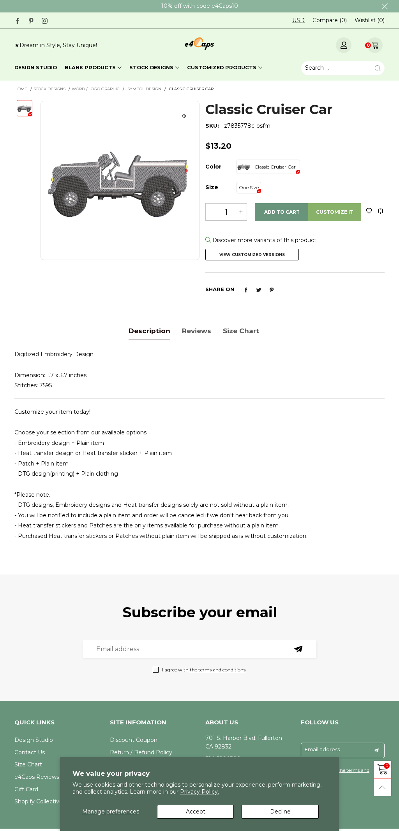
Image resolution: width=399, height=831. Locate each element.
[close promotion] (384, 6)
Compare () (329, 20)
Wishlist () (370, 20)
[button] (211, 212)
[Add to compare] (381, 211)
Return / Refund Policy (141, 752)
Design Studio (33, 739)
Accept (195, 811)
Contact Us (29, 752)
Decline (280, 811)
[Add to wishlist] (369, 211)
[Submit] (378, 68)
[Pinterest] (31, 20)
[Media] (184, 116)
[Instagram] (44, 20)
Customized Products (221, 67)
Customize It (334, 212)
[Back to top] (382, 787)
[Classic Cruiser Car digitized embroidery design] (120, 180)
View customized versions (252, 254)
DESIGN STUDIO (35, 67)
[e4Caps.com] (199, 44)
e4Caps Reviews (36, 776)
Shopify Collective (38, 801)
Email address (322, 749)
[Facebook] (17, 20)
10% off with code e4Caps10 (199, 5)
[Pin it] (271, 290)
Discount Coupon (133, 739)
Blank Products (90, 67)
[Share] (246, 290)
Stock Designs (151, 67)
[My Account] (343, 45)
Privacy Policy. (199, 791)
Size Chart (28, 764)
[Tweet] (259, 290)
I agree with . (204, 670)
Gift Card (26, 789)
